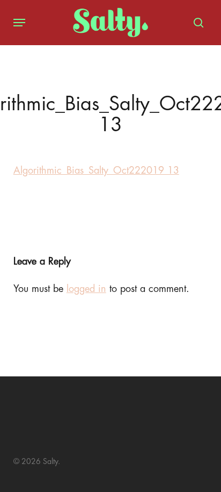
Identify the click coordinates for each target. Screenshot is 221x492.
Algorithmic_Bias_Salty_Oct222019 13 (96, 170)
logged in (86, 289)
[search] (195, 22)
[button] (19, 22)
